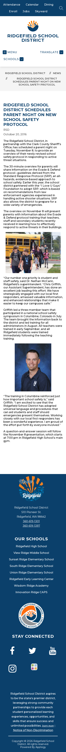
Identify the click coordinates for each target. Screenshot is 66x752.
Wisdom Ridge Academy (31, 585)
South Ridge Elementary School (31, 566)
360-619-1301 (31, 521)
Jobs (26, 11)
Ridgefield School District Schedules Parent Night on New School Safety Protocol (37, 81)
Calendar (32, 4)
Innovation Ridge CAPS (31, 592)
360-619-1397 (31, 525)
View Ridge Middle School (31, 552)
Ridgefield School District (25, 73)
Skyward (41, 11)
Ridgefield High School (31, 546)
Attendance (11, 4)
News (57, 73)
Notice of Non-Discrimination (33, 730)
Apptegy (41, 747)
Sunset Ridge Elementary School (31, 559)
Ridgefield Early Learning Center (31, 579)
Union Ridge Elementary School (31, 572)
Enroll (13, 11)
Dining (48, 4)
